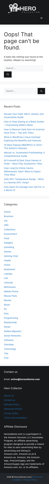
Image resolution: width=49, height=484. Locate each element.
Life (6, 278)
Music (7, 304)
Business (8, 216)
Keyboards (9, 269)
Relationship (10, 322)
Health (7, 260)
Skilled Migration (12, 331)
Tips (6, 353)
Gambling (9, 247)
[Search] (8, 74)
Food (6, 238)
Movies (7, 300)
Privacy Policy (11, 413)
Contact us (9, 400)
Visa (6, 357)
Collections (9, 229)
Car (6, 220)
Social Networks (12, 335)
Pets (6, 313)
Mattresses (10, 287)
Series (7, 327)
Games (7, 251)
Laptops (8, 273)
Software (8, 340)
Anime (7, 212)
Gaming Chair (11, 256)
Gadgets (8, 242)
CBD (6, 225)
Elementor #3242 (13, 409)
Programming (11, 318)
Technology (10, 349)
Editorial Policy (11, 404)
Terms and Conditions (15, 417)
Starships (9, 344)
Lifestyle (8, 282)
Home (7, 265)
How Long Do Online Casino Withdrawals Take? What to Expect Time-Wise (22, 171)
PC (5, 309)
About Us (9, 395)
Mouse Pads (10, 296)
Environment (10, 234)
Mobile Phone (11, 291)
